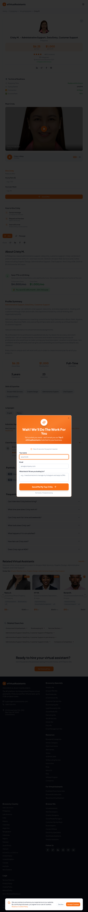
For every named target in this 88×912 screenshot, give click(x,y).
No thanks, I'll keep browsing (44, 493)
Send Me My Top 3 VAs (42, 487)
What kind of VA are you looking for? (32, 471)
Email (21, 462)
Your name (23, 453)
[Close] (69, 418)
